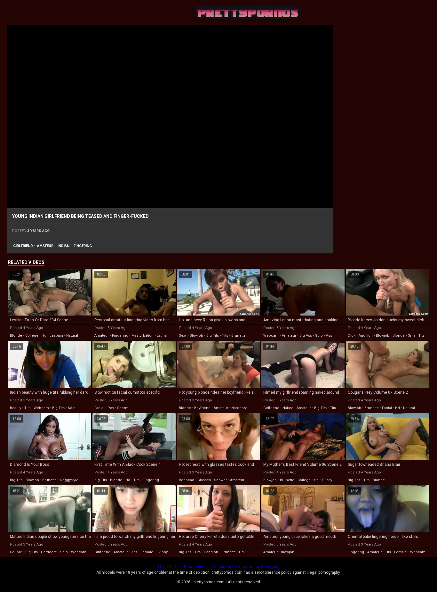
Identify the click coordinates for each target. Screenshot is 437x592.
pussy (327, 480)
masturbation (142, 335)
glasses (204, 480)
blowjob (196, 335)
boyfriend (202, 408)
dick (351, 335)
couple (16, 552)
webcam (271, 335)
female (146, 552)
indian (63, 246)
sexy (183, 335)
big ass (305, 335)
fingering (83, 246)
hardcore (239, 408)
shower (220, 480)
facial (99, 408)
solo (319, 335)
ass (329, 335)
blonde (16, 335)
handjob (211, 552)
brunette (238, 335)
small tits (416, 335)
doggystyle (69, 480)
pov (110, 408)
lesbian (56, 335)
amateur (45, 246)
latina (162, 335)
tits (225, 335)
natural (72, 335)
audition (366, 335)
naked (287, 408)
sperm (123, 408)
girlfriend (23, 246)
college (31, 335)
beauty (15, 408)
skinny (162, 552)
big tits (212, 335)
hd (44, 335)
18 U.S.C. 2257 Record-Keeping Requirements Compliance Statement (218, 566)
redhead (186, 480)
